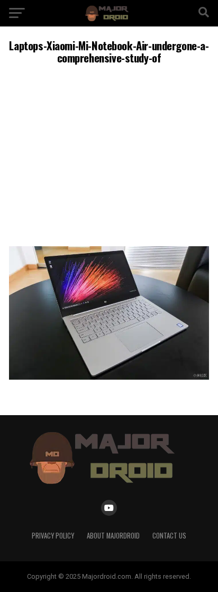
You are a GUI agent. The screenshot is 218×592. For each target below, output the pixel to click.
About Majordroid (113, 536)
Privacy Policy (53, 536)
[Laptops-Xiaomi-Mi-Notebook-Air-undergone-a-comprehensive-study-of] (109, 377)
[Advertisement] (109, 153)
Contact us (169, 536)
